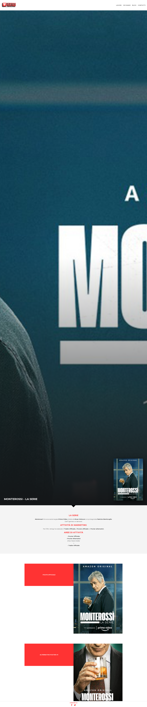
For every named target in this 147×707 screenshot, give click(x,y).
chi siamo (127, 5)
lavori (119, 5)
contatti (142, 5)
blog (134, 5)
